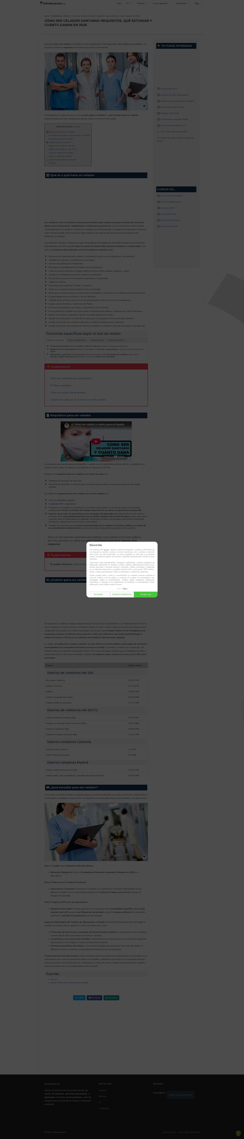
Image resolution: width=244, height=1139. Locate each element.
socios (106, 550)
